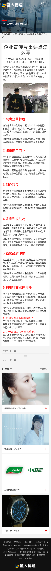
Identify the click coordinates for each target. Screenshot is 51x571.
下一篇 (13, 360)
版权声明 (39, 542)
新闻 (21, 34)
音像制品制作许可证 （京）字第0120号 (30, 555)
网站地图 (28, 558)
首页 (14, 34)
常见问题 (17, 542)
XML (21, 558)
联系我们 (7, 542)
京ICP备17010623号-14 (25, 549)
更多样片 (43, 369)
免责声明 (17, 545)
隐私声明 (28, 542)
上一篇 (13, 351)
